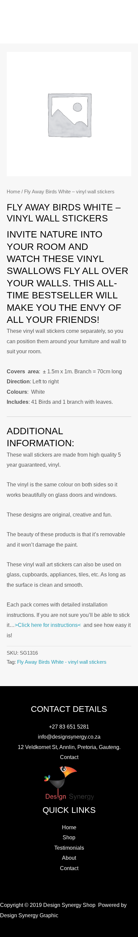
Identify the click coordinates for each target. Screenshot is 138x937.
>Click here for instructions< (48, 625)
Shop (69, 837)
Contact (69, 757)
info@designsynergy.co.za (69, 737)
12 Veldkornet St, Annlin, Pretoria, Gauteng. (69, 747)
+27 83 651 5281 (69, 727)
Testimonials (69, 848)
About (69, 858)
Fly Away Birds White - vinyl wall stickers (62, 662)
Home (13, 191)
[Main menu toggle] (69, 33)
